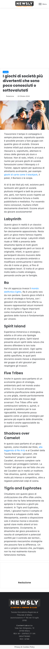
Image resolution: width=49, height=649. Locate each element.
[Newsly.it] (24, 4)
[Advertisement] (24, 37)
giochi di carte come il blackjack (21, 174)
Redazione (10, 96)
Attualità (5, 72)
